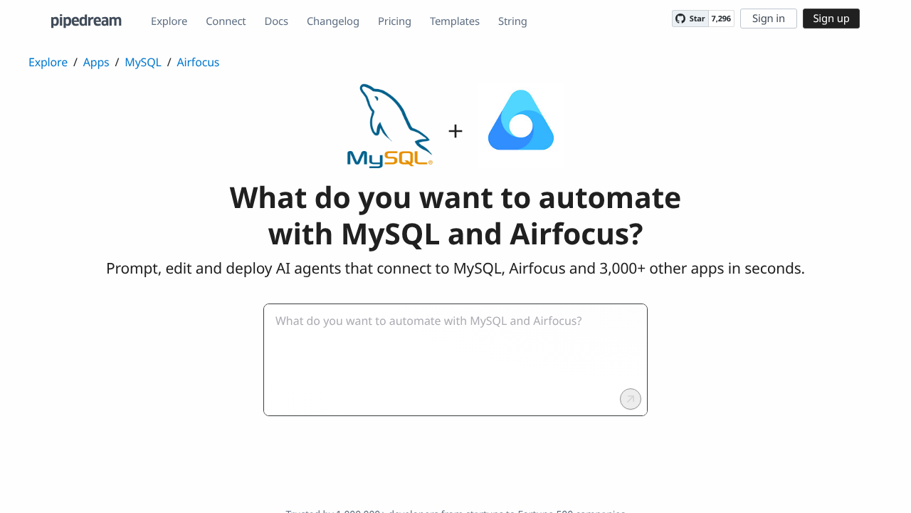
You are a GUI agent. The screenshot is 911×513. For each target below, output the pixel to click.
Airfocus (198, 62)
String (512, 21)
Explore (169, 21)
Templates (455, 21)
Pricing (394, 21)
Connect (226, 21)
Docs (276, 21)
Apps (96, 62)
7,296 (721, 19)
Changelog (333, 21)
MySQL (143, 62)
